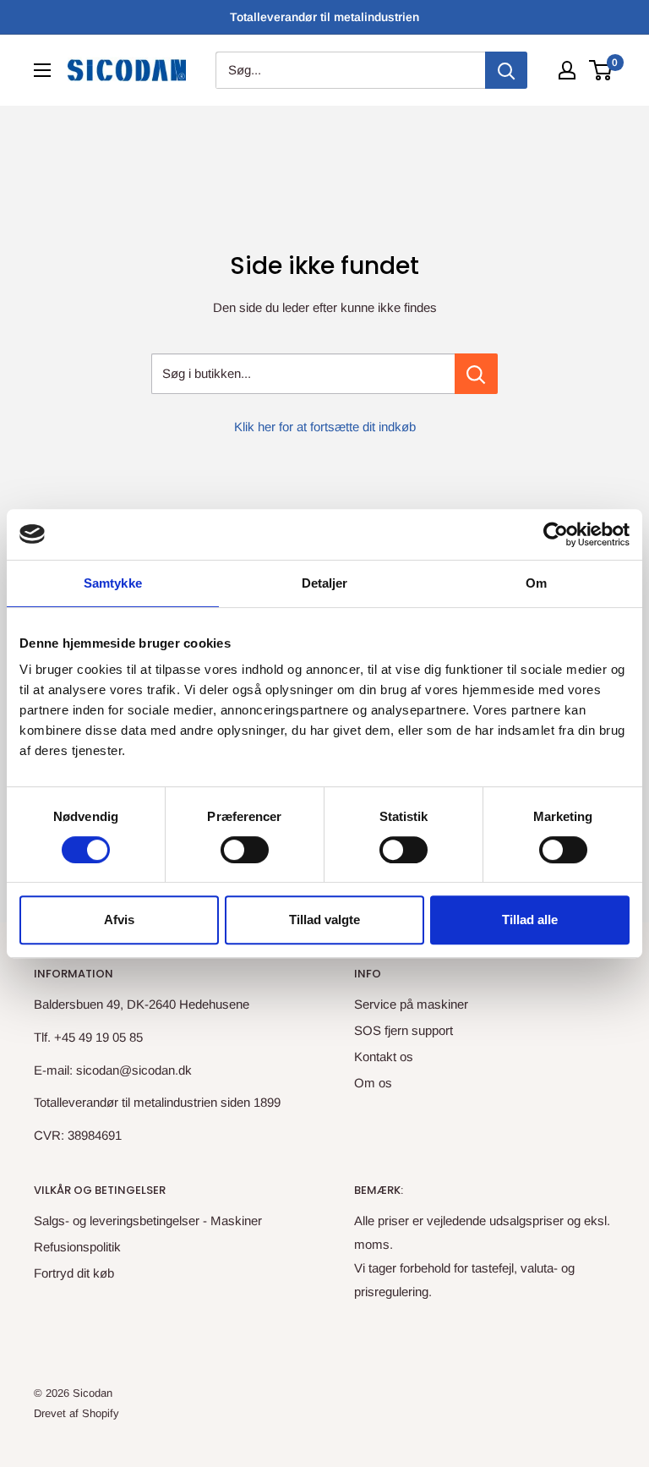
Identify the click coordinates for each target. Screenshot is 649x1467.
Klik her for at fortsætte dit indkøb (325, 426)
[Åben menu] (42, 70)
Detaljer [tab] (325, 583)
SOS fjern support (403, 1030)
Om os (373, 1083)
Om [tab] (536, 583)
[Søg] (506, 70)
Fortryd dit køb (74, 1273)
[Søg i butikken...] (476, 373)
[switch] (245, 849)
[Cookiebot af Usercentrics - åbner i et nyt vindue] (556, 534)
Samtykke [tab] (113, 583)
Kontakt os (383, 1056)
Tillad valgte (324, 919)
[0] (601, 70)
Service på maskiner (411, 1004)
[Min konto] (567, 70)
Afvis (119, 919)
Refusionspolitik (77, 1247)
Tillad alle (530, 919)
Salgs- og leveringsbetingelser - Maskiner (148, 1220)
